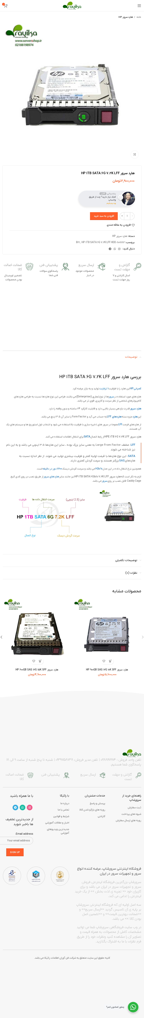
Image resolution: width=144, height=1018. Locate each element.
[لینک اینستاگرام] (119, 248)
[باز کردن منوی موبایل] (139, 5)
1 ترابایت (103, 388)
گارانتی (101, 816)
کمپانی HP (135, 388)
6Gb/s (98, 469)
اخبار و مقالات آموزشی (57, 823)
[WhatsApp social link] (114, 248)
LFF (120, 424)
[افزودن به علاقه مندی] (103, 661)
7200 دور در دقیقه (52, 469)
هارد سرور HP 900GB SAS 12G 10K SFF (107, 670)
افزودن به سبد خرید (104, 216)
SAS (122, 461)
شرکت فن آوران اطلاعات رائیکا (60, 958)
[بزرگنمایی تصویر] (134, 154)
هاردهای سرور (51, 476)
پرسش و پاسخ (97, 803)
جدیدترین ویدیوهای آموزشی (58, 831)
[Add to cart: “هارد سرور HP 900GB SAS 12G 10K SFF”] (110, 661)
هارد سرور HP (125, 17)
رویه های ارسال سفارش (128, 820)
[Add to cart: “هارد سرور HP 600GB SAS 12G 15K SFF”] (40, 661)
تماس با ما (63, 810)
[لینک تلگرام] (110, 248)
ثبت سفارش (134, 807)
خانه (138, 17)
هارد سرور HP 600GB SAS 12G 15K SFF (37, 670)
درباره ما (64, 803)
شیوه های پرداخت (131, 814)
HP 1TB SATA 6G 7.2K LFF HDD (99, 242)
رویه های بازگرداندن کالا (92, 810)
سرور (111, 397)
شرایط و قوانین (61, 816)
